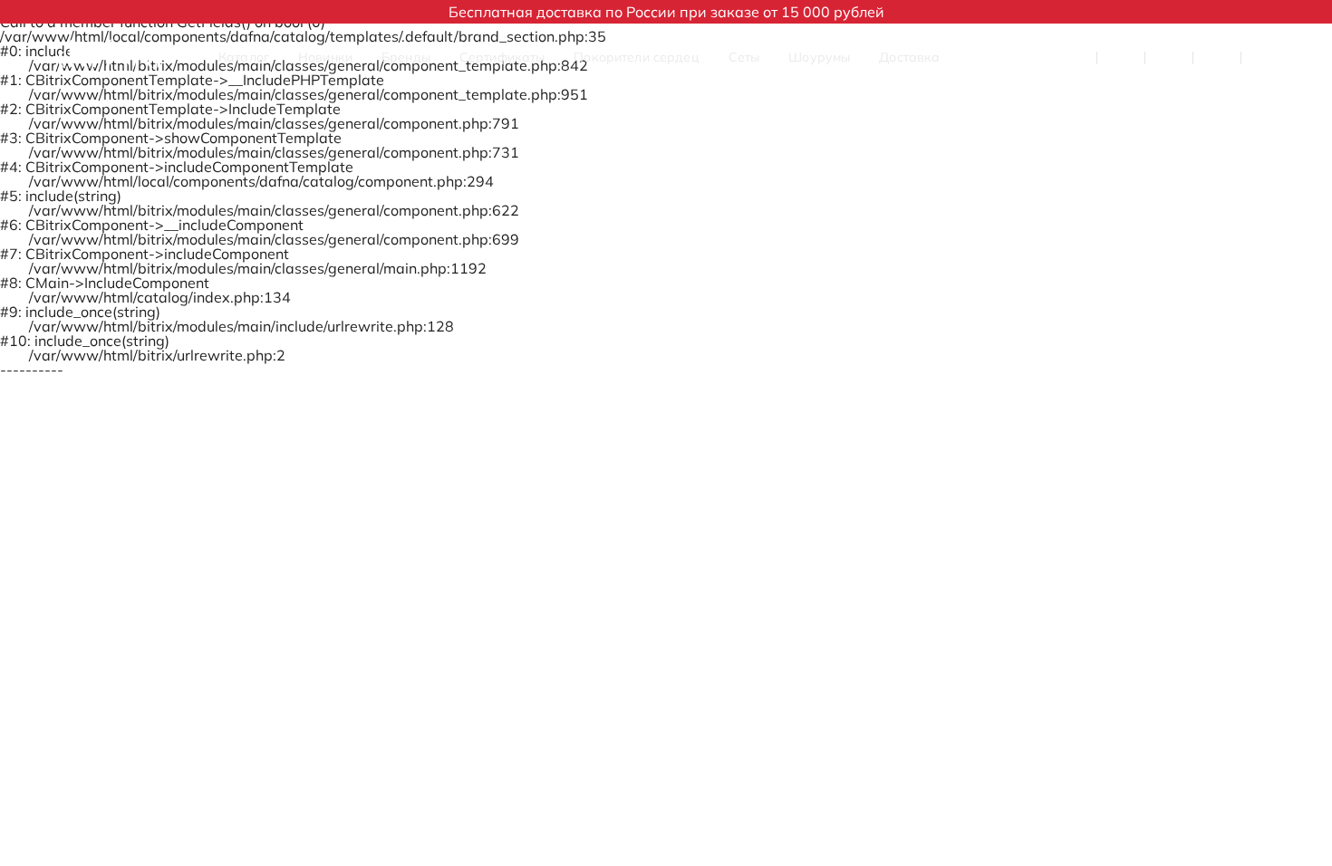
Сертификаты (502, 57)
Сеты (744, 57)
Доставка (909, 57)
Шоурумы (819, 57)
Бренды (405, 57)
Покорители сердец (636, 57)
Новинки (325, 57)
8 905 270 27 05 (1032, 57)
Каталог (243, 57)
